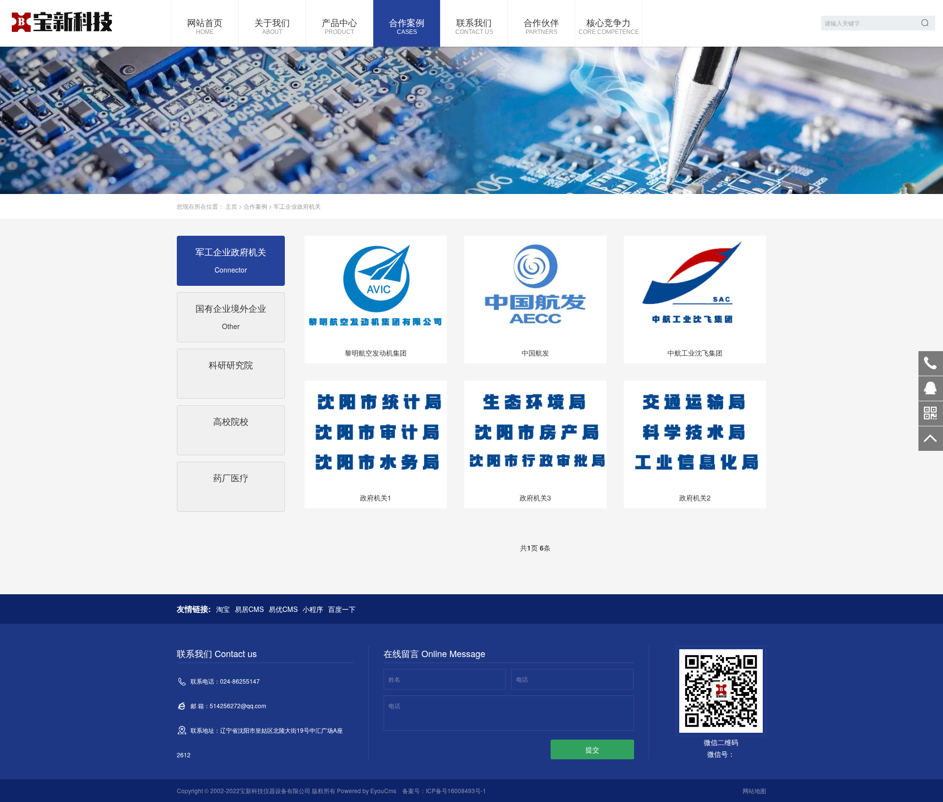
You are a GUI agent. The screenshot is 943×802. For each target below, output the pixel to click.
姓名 (394, 679)
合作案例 (406, 25)
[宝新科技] (61, 23)
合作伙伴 (541, 25)
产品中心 (339, 25)
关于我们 (272, 25)
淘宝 (223, 609)
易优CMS (283, 609)
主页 (231, 206)
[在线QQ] (930, 392)
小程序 (313, 609)
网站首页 (204, 25)
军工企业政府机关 (297, 206)
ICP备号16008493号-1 (456, 790)
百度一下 (342, 609)
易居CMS (249, 609)
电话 (522, 679)
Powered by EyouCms (365, 790)
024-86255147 (930, 363)
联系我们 (474, 25)
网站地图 (754, 790)
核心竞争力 (609, 25)
